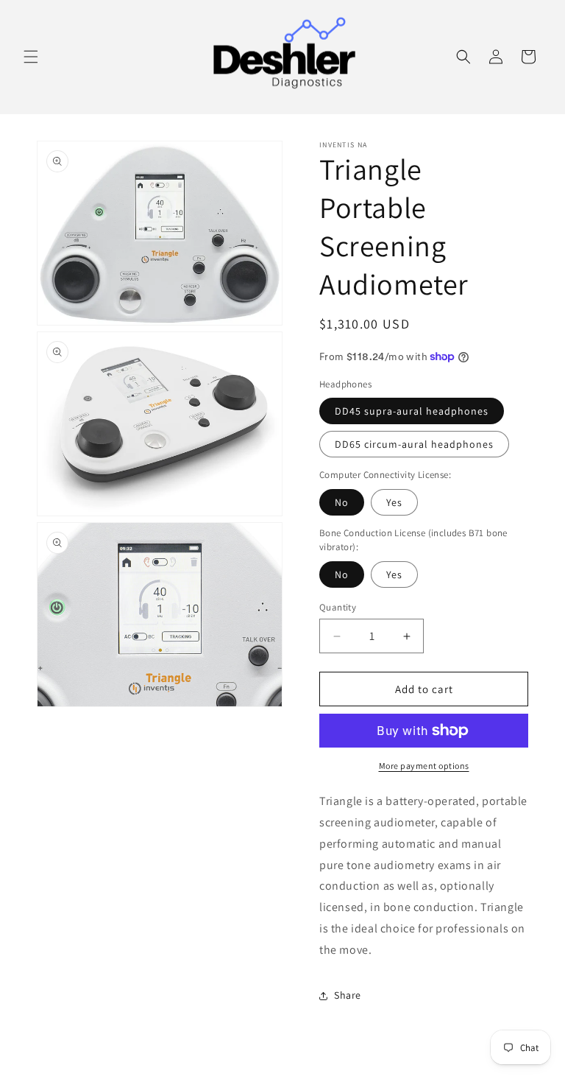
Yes (394, 502)
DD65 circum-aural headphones (414, 444)
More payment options (424, 765)
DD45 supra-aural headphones (411, 411)
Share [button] (347, 995)
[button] (31, 57)
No (342, 502)
